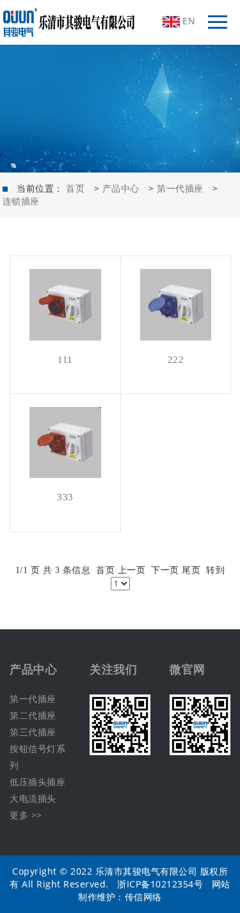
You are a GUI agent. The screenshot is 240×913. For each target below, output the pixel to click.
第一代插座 (180, 188)
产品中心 (121, 188)
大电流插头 (33, 798)
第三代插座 (33, 732)
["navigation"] (217, 22)
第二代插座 (33, 715)
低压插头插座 (37, 782)
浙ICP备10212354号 (160, 884)
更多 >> (26, 815)
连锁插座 (21, 201)
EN (188, 21)
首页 (75, 188)
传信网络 (143, 897)
